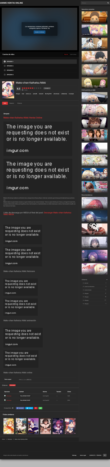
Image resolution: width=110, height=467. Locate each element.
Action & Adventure (89, 286)
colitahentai (64, 93)
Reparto (12, 103)
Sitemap (74, 455)
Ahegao (18, 93)
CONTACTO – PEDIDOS (95, 455)
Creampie (71, 93)
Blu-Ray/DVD (48, 93)
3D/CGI (86, 283)
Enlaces (19, 103)
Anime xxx (28, 93)
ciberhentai (56, 93)
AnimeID (41, 93)
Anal (23, 93)
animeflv (35, 93)
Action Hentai (87, 290)
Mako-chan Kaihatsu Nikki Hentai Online (22, 117)
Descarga (12, 385)
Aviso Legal (83, 455)
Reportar (66, 54)
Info (5, 103)
